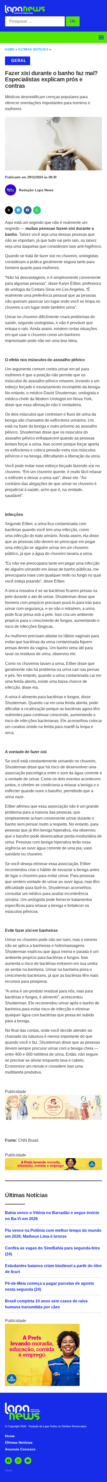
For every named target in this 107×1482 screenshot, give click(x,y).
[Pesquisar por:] (35, 21)
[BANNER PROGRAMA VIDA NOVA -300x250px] (42, 1385)
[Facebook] (8, 1460)
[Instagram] (18, 1460)
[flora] (53, 1118)
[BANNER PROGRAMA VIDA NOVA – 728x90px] (53, 1169)
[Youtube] (27, 1460)
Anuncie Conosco (20, 1449)
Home (9, 49)
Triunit (8, 1470)
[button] (101, 37)
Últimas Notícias (33, 49)
